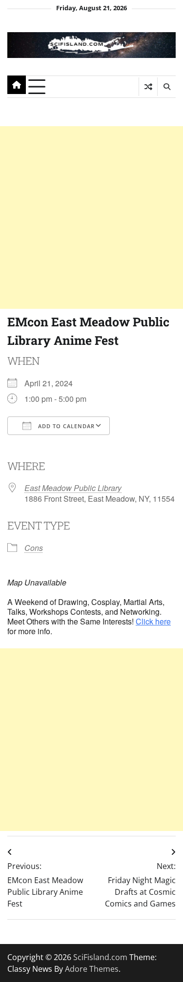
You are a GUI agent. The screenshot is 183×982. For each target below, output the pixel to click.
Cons (33, 547)
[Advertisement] (91, 217)
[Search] (166, 86)
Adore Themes (92, 968)
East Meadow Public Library (73, 487)
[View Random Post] (148, 86)
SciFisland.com (100, 957)
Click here (153, 621)
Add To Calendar (65, 426)
